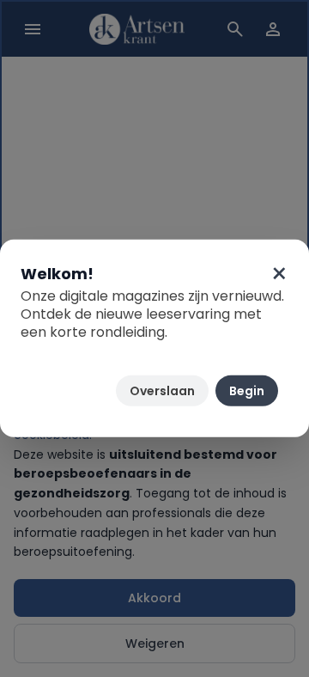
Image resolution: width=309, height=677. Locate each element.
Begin (246, 390)
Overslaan (162, 390)
